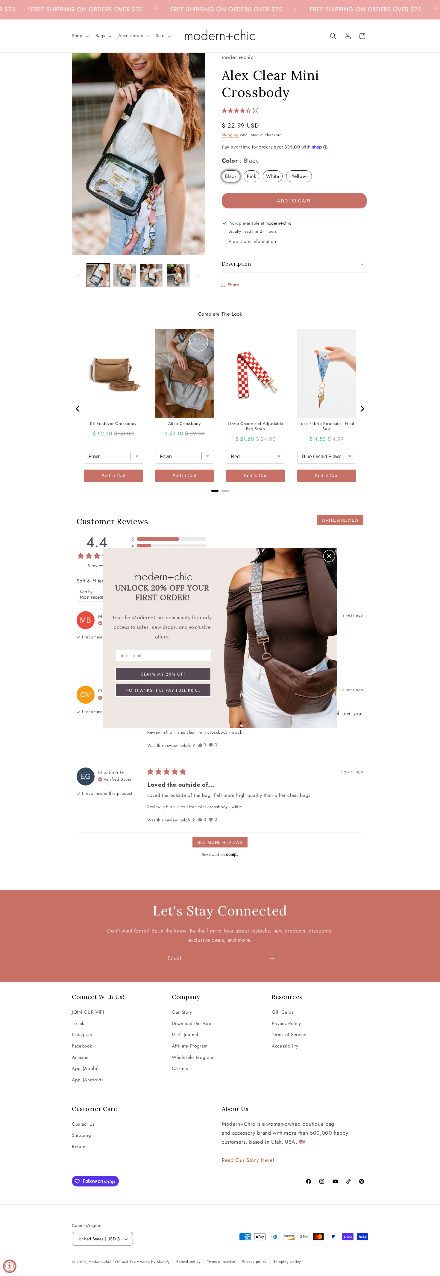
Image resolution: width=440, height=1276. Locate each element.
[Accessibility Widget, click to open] (9, 1266)
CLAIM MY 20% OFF (163, 674)
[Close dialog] (329, 556)
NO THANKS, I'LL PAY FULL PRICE (163, 690)
